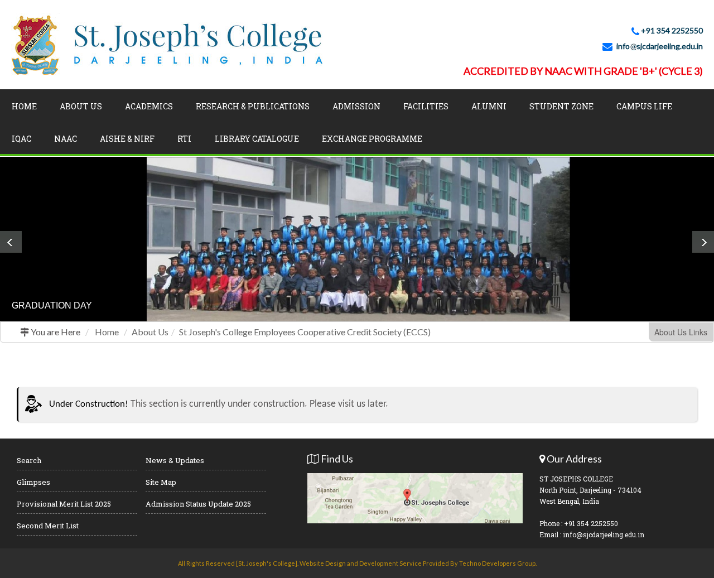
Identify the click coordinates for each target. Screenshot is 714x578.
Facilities (425, 106)
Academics (149, 106)
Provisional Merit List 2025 (64, 504)
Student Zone (561, 106)
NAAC (65, 138)
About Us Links (680, 332)
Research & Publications (253, 106)
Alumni (488, 106)
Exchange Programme (372, 138)
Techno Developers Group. (498, 563)
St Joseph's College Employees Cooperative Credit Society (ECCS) (305, 331)
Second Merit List (48, 526)
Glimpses (33, 482)
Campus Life (644, 106)
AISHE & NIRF (127, 138)
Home (24, 106)
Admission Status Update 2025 (198, 504)
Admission (356, 106)
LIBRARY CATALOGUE (257, 138)
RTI (184, 138)
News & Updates (175, 460)
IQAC (21, 138)
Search (29, 460)
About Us (81, 106)
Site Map (161, 482)
